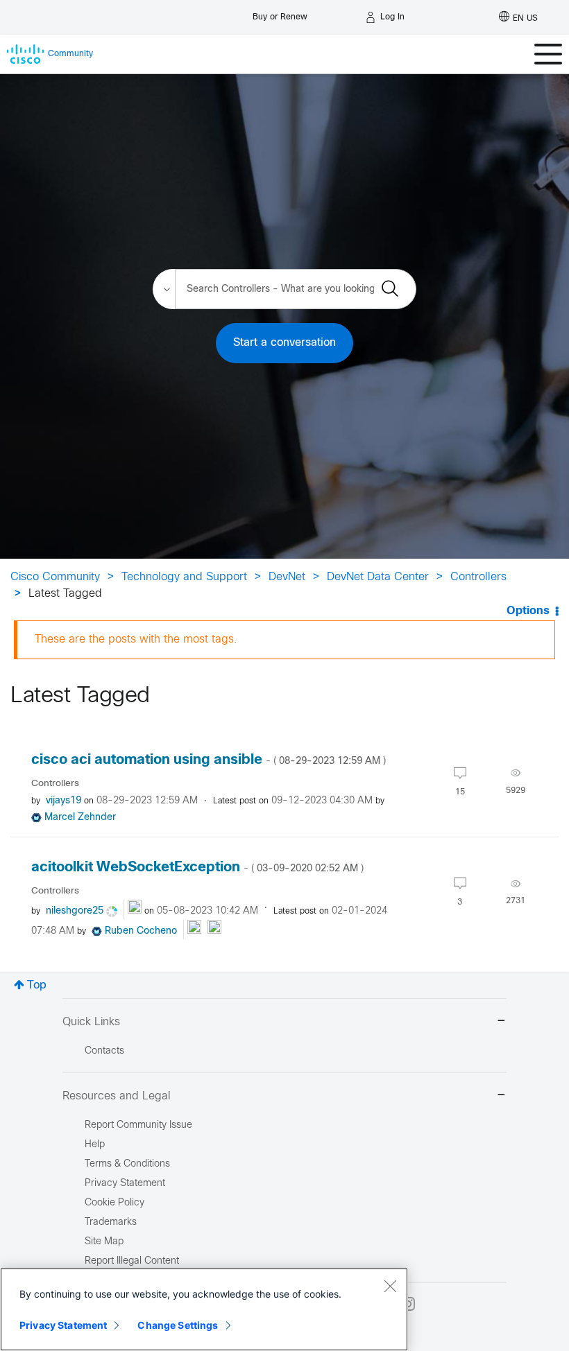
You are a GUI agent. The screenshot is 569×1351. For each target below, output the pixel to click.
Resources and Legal (116, 1096)
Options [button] (528, 611)
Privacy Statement (63, 1325)
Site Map (104, 1241)
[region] (204, 1309)
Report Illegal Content (132, 1261)
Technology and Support (184, 577)
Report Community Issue (138, 1125)
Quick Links (91, 1022)
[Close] (390, 1286)
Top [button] (36, 985)
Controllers (478, 577)
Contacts (104, 1051)
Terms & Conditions (127, 1164)
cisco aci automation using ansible (208, 760)
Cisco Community (55, 577)
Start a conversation (284, 343)
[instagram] (408, 1304)
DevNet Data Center (378, 577)
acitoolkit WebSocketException (197, 867)
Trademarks (111, 1222)
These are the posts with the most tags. (136, 639)
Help (95, 1144)
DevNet (287, 577)
